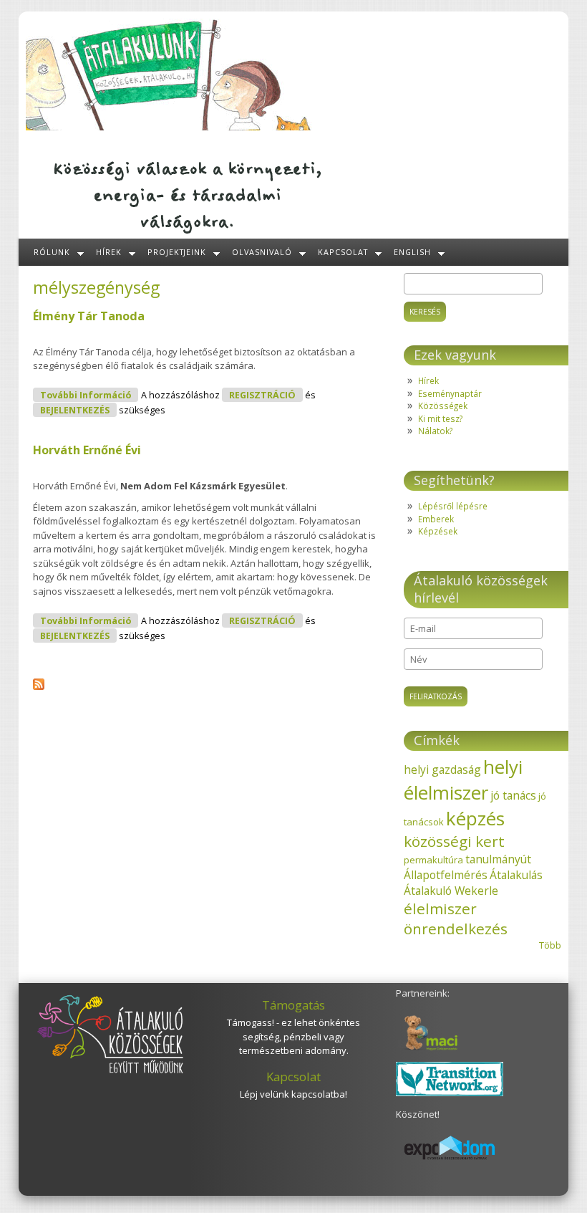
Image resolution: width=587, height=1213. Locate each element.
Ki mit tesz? (440, 418)
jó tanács (513, 795)
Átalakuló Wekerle (451, 890)
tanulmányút (498, 859)
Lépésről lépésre (452, 506)
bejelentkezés (75, 410)
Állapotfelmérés (445, 875)
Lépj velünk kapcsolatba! (293, 1094)
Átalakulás (516, 875)
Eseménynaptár (450, 393)
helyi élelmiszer (463, 779)
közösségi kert (454, 841)
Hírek (109, 251)
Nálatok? (435, 430)
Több (550, 945)
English (412, 251)
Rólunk (52, 251)
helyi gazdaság (442, 769)
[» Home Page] (169, 126)
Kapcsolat (343, 251)
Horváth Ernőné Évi (87, 450)
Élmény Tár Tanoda (89, 316)
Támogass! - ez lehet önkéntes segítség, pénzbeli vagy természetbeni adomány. (293, 1036)
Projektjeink (177, 251)
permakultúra (433, 859)
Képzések (437, 531)
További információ (89, 394)
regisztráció (262, 395)
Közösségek (442, 405)
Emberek (436, 518)
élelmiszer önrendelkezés (456, 918)
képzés (475, 818)
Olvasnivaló (262, 251)
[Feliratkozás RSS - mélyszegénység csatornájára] (38, 686)
